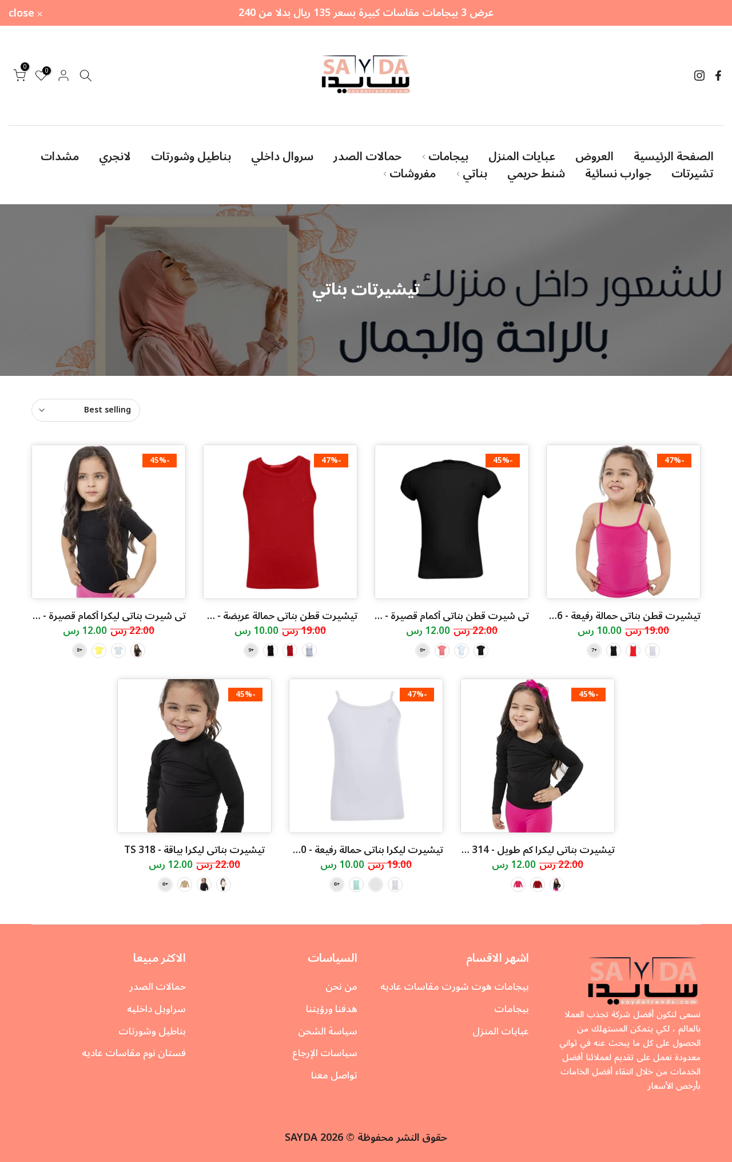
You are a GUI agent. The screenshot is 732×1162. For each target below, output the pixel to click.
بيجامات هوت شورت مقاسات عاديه (454, 987)
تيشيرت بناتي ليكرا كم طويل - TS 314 (536, 850)
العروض (594, 156)
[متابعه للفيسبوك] (718, 75)
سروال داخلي (282, 156)
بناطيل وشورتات (191, 156)
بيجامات (448, 156)
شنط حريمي (536, 174)
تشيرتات (692, 174)
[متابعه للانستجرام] (699, 75)
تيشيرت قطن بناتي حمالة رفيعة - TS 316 (616, 616)
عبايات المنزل (521, 156)
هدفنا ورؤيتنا (331, 1009)
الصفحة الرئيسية (674, 156)
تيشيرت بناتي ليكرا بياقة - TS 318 (194, 850)
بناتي (475, 174)
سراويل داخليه (156, 1009)
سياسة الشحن (327, 1031)
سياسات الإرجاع (324, 1053)
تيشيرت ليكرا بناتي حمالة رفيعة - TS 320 (359, 850)
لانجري (115, 156)
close (704, 13)
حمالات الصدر (367, 156)
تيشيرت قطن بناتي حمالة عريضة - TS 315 (270, 616)
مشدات (60, 156)
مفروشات (412, 174)
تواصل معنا (334, 1075)
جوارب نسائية (618, 174)
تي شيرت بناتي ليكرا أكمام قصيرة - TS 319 (97, 616)
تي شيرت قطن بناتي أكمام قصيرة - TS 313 (440, 616)
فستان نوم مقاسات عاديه (134, 1053)
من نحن (341, 987)
